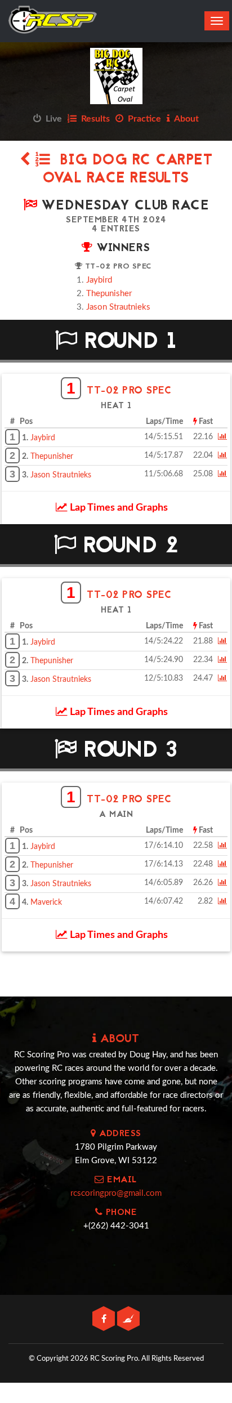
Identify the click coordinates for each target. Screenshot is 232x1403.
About (184, 118)
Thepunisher (109, 293)
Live (51, 118)
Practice (142, 118)
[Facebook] (104, 1319)
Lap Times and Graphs (118, 508)
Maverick (46, 902)
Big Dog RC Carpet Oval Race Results (127, 170)
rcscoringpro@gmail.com (116, 1193)
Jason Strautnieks (118, 307)
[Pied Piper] (128, 1319)
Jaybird (99, 280)
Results (93, 118)
